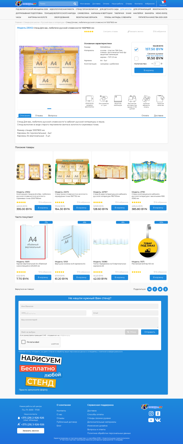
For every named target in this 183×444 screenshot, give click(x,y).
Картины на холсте (37, 17)
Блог (59, 426)
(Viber (25, 420)
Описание (25, 115)
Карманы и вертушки (101, 13)
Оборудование (61, 17)
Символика (83, 13)
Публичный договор (67, 422)
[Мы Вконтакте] (157, 420)
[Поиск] (75, 3)
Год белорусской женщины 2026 (32, 9)
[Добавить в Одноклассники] (165, 289)
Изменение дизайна (97, 426)
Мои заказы (85, 4)
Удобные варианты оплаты (146, 105)
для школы (126, 9)
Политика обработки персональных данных (109, 433)
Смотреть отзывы (110, 31)
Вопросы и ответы (96, 429)
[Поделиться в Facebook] (154, 289)
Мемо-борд (161, 13)
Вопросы (52, 115)
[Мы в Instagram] (151, 413)
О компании (64, 405)
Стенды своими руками (99, 418)
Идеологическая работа (62, 9)
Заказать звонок (136, 31)
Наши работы (117, 4)
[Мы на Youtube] (151, 420)
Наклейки (138, 13)
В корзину (43, 207)
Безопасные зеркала (86, 17)
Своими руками (154, 54)
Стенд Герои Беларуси (87, 9)
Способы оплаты (95, 414)
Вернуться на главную (24, 289)
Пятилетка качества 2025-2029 (152, 17)
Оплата (106, 4)
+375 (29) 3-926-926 (32, 424)
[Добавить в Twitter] (160, 289)
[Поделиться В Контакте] (149, 289)
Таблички (119, 13)
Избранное (149, 4)
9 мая (128, 13)
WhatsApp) (33, 420)
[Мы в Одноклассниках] (157, 413)
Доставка (96, 4)
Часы (18, 17)
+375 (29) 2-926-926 (32, 417)
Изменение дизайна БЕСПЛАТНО (89, 105)
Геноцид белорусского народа (60, 13)
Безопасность (160, 9)
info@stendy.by (65, 335)
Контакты (139, 4)
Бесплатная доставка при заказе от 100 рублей (132, 106)
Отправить (149, 332)
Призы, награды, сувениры (117, 17)
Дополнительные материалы (101, 422)
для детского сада (109, 9)
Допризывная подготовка (29, 13)
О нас (59, 414)
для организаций (142, 9)
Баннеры (149, 13)
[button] (49, 108)
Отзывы (129, 4)
